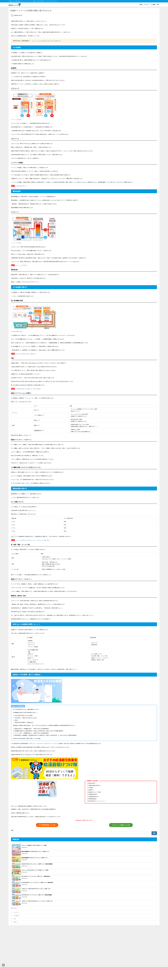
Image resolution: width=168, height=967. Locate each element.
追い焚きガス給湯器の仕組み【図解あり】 (25, 353)
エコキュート (146, 4)
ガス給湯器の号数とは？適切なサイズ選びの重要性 (28, 388)
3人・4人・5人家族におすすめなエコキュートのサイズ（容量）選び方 (32, 540)
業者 (158, 4)
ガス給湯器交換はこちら (46, 825)
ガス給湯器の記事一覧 (20, 185)
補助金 (141, 4)
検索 (12, 830)
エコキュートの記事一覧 (21, 265)
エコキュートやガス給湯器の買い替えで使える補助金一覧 (46, 40)
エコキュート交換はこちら (120, 825)
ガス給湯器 (153, 4)
